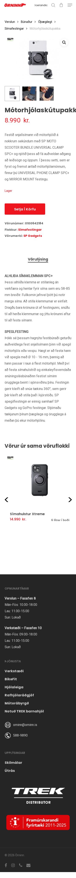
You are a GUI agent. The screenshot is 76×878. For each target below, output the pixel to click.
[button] (70, 5)
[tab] (38, 259)
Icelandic (41, 5)
